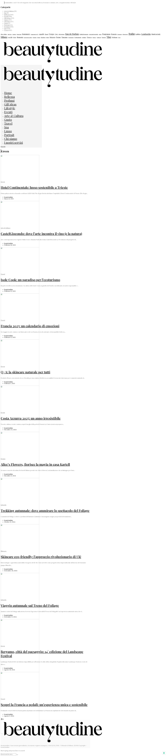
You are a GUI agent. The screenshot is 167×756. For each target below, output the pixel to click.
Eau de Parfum (72, 34)
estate (100, 34)
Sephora (43, 37)
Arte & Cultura (9, 11)
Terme (58, 37)
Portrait (7, 25)
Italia (132, 33)
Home (8, 93)
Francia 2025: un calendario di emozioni (30, 326)
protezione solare (28, 37)
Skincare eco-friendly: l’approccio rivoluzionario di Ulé (41, 557)
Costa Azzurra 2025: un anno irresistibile (31, 418)
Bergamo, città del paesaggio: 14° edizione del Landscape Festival (42, 653)
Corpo (51, 34)
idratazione (125, 34)
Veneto (104, 37)
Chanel (46, 34)
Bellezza (7, 14)
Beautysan (19, 34)
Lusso (6, 23)
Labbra (138, 34)
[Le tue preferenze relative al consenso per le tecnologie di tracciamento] (164, 753)
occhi (10, 37)
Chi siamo (10, 139)
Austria (14, 34)
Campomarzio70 (34, 34)
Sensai (38, 37)
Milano (4, 37)
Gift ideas (7, 18)
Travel (6, 30)
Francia (114, 34)
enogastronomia (93, 34)
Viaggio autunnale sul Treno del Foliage (30, 605)
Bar (5, 13)
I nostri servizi (13, 142)
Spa (5, 28)
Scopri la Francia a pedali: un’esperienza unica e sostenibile (44, 704)
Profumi (7, 27)
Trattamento (77, 37)
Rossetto (35, 37)
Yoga (119, 37)
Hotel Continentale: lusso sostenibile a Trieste (34, 187)
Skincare (3, 551)
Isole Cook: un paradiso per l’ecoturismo (30, 280)
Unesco (94, 37)
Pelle (14, 37)
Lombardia (146, 34)
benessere (26, 34)
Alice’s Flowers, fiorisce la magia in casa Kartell (35, 464)
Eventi (6, 16)
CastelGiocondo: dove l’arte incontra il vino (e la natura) (41, 233)
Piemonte (20, 37)
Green (3, 182)
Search (3, 146)
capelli (41, 34)
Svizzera (52, 37)
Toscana (64, 37)
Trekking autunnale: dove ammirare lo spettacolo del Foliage (45, 510)
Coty (56, 34)
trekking (84, 37)
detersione (62, 34)
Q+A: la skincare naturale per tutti (25, 372)
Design (3, 459)
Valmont (99, 37)
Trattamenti (71, 37)
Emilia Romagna (84, 34)
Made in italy (155, 34)
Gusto (6, 20)
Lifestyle (7, 21)
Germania (119, 34)
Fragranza (106, 34)
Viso (109, 37)
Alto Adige (4, 34)
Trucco (89, 37)
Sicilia (47, 37)
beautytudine (8, 197)
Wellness (114, 37)
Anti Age (10, 34)
